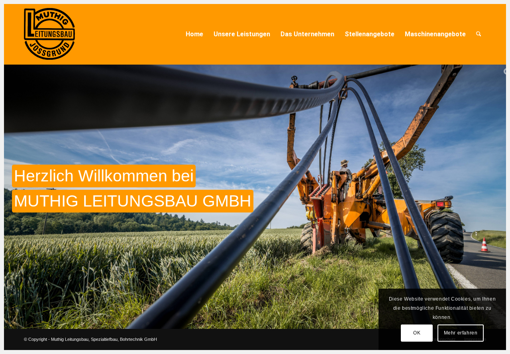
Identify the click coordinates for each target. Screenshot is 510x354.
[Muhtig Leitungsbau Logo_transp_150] (49, 34)
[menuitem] (194, 34)
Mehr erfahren (461, 333)
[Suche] (478, 34)
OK (416, 333)
